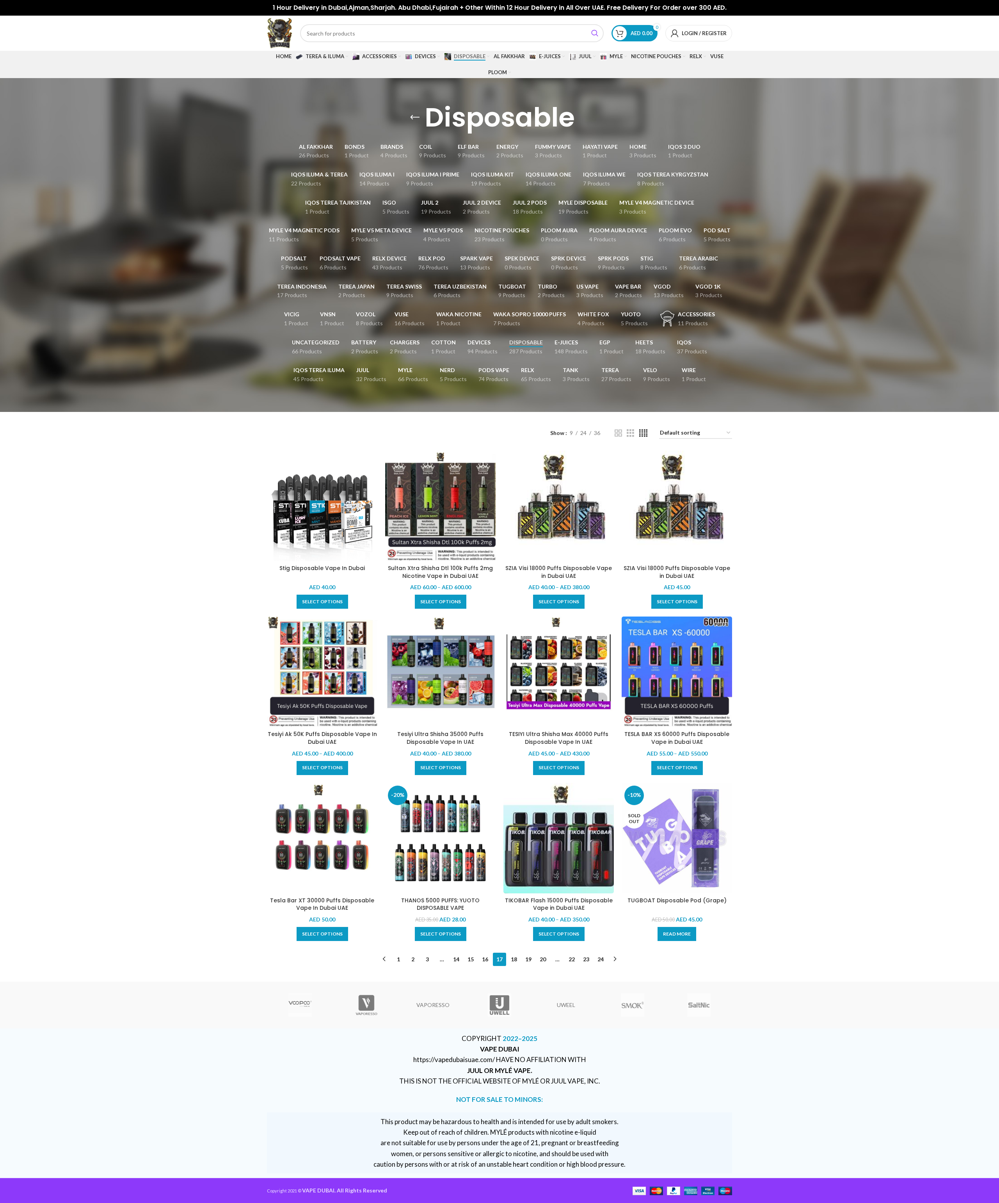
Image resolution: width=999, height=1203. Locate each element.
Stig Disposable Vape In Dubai (322, 568)
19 (528, 959)
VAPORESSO (433, 1005)
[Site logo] (279, 32)
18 (514, 959)
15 (471, 959)
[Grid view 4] (643, 433)
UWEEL (566, 1005)
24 (600, 959)
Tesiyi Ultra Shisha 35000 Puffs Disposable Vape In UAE (440, 738)
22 (572, 959)
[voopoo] (300, 1005)
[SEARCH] (595, 33)
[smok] (632, 1005)
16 (485, 959)
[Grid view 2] (618, 433)
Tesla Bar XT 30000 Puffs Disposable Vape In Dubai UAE (322, 904)
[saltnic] (699, 1005)
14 (456, 959)
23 (586, 959)
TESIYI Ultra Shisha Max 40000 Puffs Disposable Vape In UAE (558, 738)
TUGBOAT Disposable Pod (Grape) (677, 900)
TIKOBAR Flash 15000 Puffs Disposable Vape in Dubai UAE (559, 904)
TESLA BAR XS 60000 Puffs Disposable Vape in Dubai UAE (676, 738)
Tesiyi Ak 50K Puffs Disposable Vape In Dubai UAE (322, 738)
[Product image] (440, 506)
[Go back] (415, 117)
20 (543, 959)
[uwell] (499, 1005)
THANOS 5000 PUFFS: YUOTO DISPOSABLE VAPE (440, 904)
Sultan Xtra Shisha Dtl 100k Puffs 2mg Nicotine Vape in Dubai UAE (440, 572)
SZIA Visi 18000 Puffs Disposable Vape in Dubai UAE (558, 572)
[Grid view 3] (630, 433)
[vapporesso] (366, 1005)
